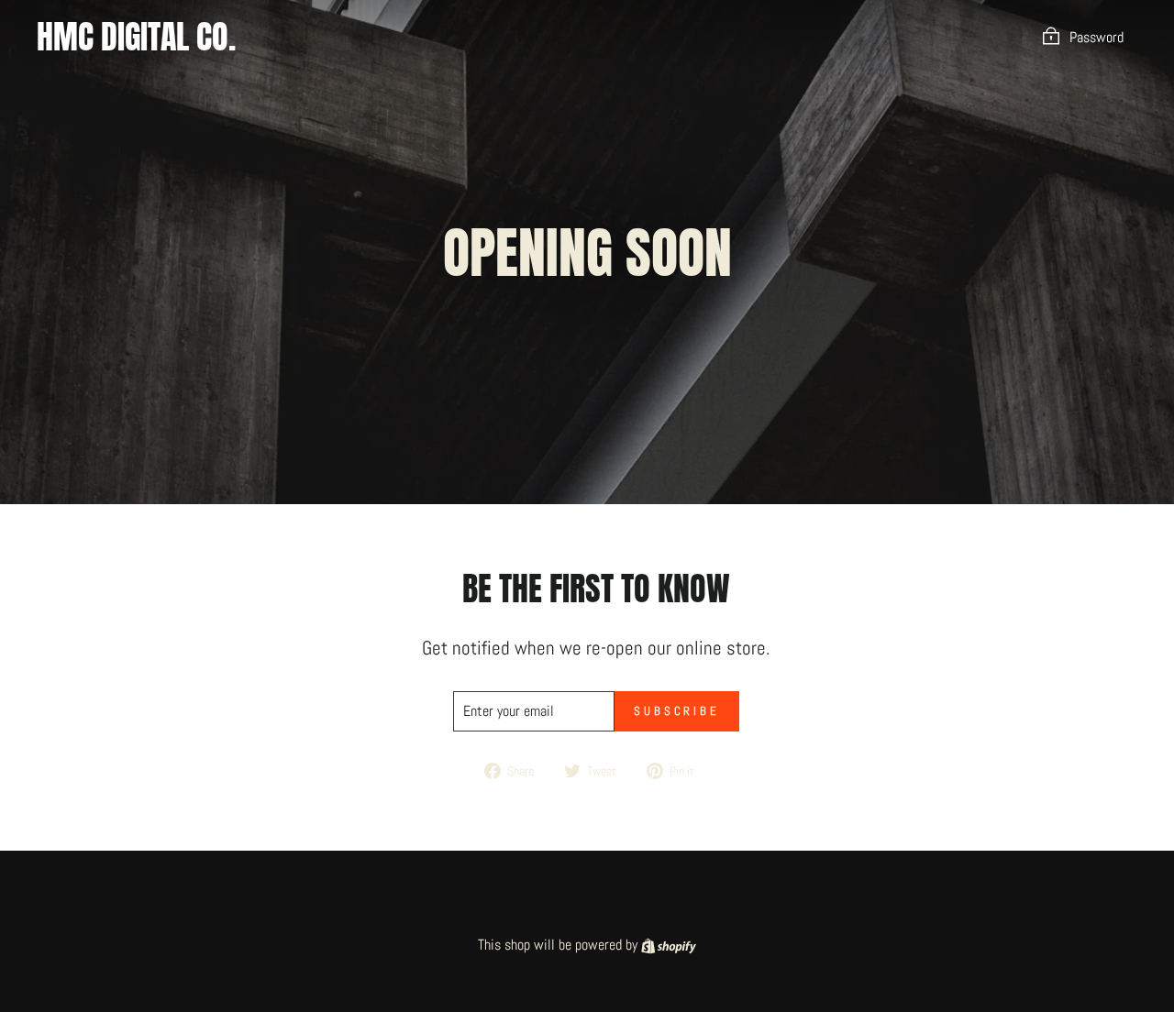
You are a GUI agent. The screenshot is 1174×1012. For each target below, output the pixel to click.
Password (1096, 37)
